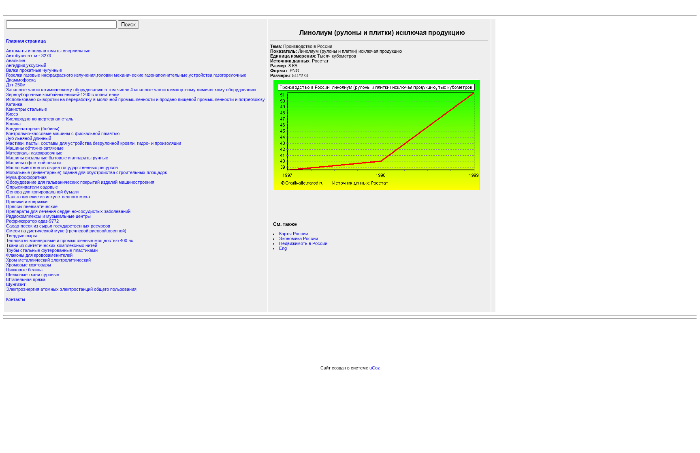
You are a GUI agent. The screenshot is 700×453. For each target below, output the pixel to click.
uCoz (374, 367)
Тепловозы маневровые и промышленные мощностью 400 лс (69, 240)
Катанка (14, 104)
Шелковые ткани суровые (32, 274)
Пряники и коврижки (26, 201)
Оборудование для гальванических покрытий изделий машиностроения (80, 182)
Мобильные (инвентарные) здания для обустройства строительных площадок (86, 172)
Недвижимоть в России (303, 243)
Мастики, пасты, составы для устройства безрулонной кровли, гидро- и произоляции (93, 143)
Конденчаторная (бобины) (33, 128)
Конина (13, 123)
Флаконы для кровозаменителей (39, 255)
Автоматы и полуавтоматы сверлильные (48, 50)
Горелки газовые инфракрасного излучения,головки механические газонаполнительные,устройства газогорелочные (126, 75)
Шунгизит (16, 284)
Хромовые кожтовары (28, 264)
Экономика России (298, 238)
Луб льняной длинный (28, 138)
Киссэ (12, 114)
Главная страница (26, 41)
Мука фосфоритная (26, 177)
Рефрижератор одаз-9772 (32, 221)
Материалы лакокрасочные (34, 152)
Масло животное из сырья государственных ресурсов (62, 167)
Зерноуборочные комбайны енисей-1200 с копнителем (63, 94)
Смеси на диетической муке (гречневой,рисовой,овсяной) (66, 230)
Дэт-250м (16, 84)
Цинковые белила (24, 269)
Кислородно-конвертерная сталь (39, 118)
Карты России (293, 233)
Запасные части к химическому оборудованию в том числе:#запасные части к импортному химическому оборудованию (131, 89)
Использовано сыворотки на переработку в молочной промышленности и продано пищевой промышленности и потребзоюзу (135, 99)
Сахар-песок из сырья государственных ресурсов (58, 225)
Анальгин (15, 60)
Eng (283, 248)
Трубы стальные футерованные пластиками (52, 250)
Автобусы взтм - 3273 (28, 55)
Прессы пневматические (32, 206)
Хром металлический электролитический (48, 260)
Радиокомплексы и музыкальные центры (48, 216)
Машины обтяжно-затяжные (35, 148)
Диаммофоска (21, 79)
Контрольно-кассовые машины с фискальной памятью (63, 133)
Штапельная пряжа (25, 279)
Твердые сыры (21, 235)
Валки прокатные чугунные (34, 70)
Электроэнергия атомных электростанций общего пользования (71, 289)
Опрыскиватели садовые (32, 187)
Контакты (15, 299)
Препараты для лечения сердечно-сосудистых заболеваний (68, 211)
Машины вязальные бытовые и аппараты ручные (57, 157)
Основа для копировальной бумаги (42, 191)
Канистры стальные (26, 109)
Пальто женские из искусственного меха (48, 196)
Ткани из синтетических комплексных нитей (51, 245)
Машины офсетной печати (33, 162)
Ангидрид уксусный (26, 65)
